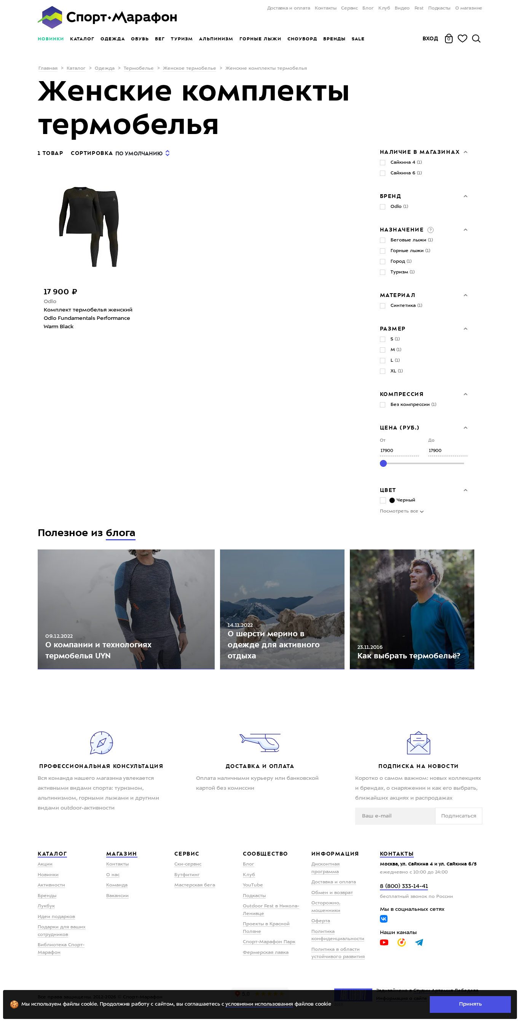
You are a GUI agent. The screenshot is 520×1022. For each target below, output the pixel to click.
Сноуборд (302, 39)
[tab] (423, 152)
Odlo (50, 301)
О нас (113, 875)
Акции (45, 864)
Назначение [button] (403, 230)
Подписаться (458, 816)
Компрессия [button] (402, 394)
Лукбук (46, 906)
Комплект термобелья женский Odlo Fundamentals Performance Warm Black (88, 318)
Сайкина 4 (406, 162)
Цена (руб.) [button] (400, 428)
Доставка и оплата (288, 8)
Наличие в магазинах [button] (420, 152)
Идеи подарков (56, 917)
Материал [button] (398, 295)
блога (121, 532)
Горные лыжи (260, 39)
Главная (47, 68)
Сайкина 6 (406, 173)
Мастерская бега (194, 885)
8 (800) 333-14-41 (404, 886)
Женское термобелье (189, 68)
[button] (430, 229)
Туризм (182, 39)
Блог (367, 8)
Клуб (384, 8)
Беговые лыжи (412, 240)
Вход (431, 38)
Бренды (334, 39)
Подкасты (439, 8)
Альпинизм (216, 39)
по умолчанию (139, 153)
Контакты (326, 8)
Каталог (82, 39)
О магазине (468, 8)
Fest (419, 8)
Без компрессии (413, 404)
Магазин (121, 854)
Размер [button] (393, 329)
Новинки (51, 39)
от (383, 441)
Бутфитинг (187, 875)
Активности (51, 885)
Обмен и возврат (332, 893)
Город (401, 261)
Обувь (140, 39)
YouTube (253, 885)
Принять (470, 1004)
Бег (160, 39)
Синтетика (406, 305)
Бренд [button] (391, 196)
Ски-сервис (187, 864)
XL (397, 371)
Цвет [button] (388, 490)
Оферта (320, 921)
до (431, 441)
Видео (402, 8)
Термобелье (139, 68)
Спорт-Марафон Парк (269, 942)
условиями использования (259, 1004)
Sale (358, 39)
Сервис (349, 8)
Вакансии (117, 896)
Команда (117, 885)
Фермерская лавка (266, 952)
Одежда (112, 39)
